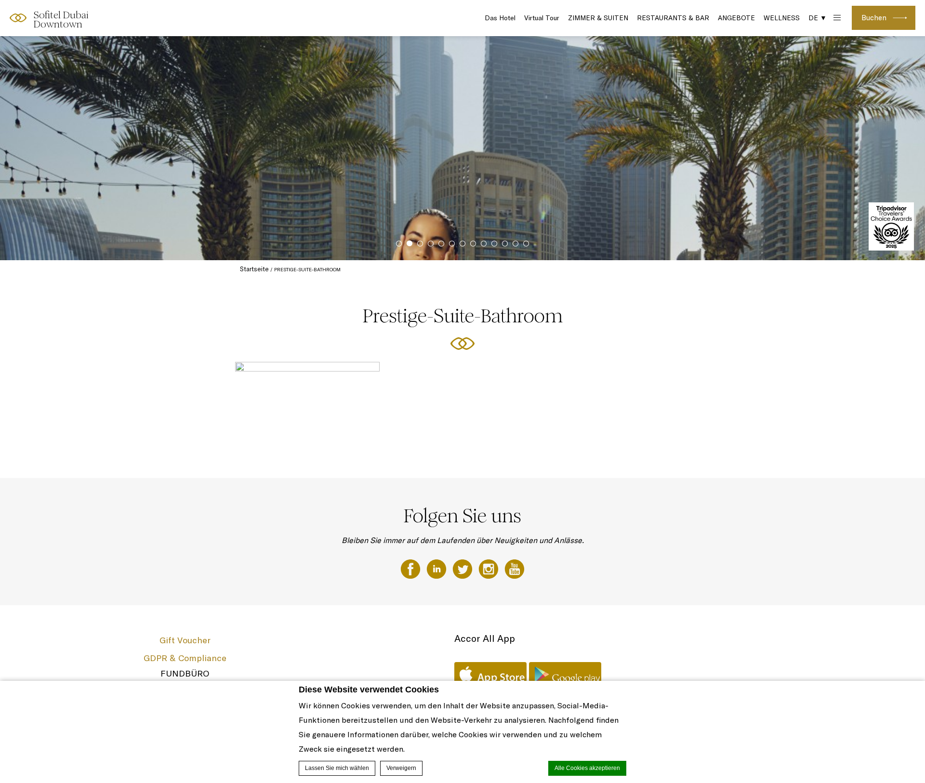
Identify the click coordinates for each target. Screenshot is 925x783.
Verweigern (401, 768)
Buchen (873, 17)
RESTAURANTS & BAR (673, 17)
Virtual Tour (541, 17)
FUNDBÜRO (184, 673)
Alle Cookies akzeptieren (587, 768)
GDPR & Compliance (185, 658)
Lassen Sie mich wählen (337, 768)
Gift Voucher (185, 640)
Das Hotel (500, 17)
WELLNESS (782, 17)
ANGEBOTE (736, 17)
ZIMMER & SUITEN (598, 17)
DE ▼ (817, 17)
